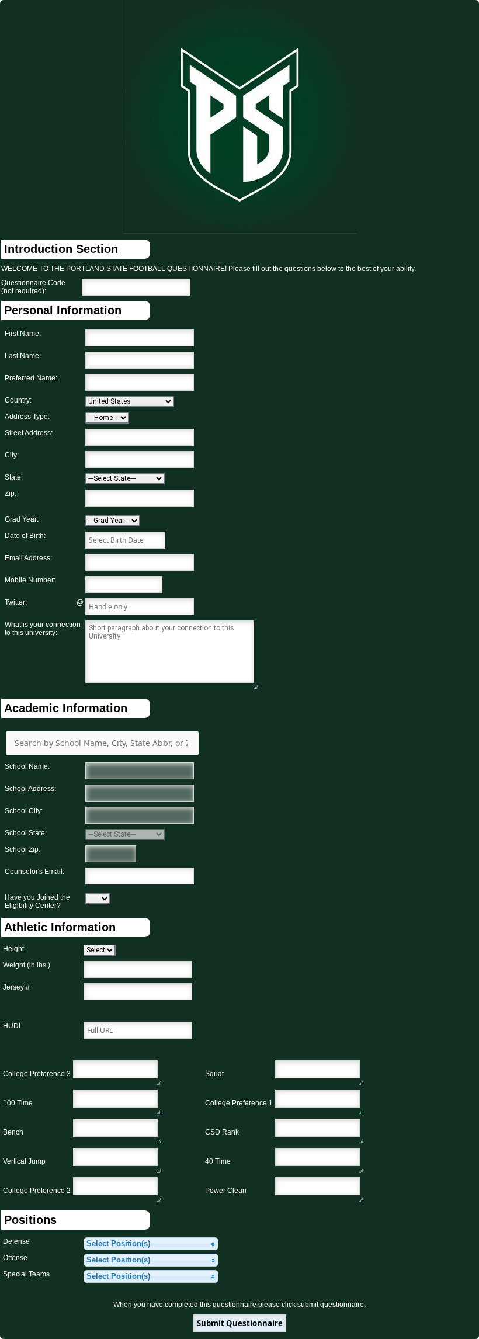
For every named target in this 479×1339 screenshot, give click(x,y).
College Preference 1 (239, 1103)
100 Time (18, 1103)
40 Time (218, 1161)
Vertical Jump (24, 1161)
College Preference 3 (37, 1074)
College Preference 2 (37, 1191)
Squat (214, 1074)
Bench (13, 1132)
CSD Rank (222, 1132)
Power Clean (226, 1191)
